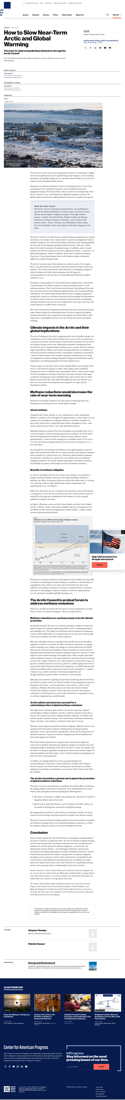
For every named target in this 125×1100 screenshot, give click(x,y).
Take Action (67, 15)
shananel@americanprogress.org (13, 77)
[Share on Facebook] (90, 48)
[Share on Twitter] (86, 48)
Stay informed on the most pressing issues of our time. (87, 1057)
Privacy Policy (99, 1089)
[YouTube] (13, 1066)
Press (55, 15)
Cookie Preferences (101, 1096)
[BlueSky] (26, 1066)
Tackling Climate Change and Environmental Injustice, (101, 41)
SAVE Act (48, 3)
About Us (80, 15)
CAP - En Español (100, 1091)
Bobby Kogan (107, 1023)
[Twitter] (5, 1066)
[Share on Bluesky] (100, 48)
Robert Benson (38, 1023)
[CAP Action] (10, 1089)
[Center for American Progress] (7, 9)
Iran (41, 3)
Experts (35, 15)
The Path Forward (31, 3)
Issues (25, 15)
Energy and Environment (41, 963)
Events (46, 15)
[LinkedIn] (21, 1066)
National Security (60, 3)
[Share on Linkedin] (95, 48)
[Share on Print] (110, 48)
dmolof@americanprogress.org (12, 90)
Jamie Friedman (99, 1023)
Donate (116, 15)
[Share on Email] (105, 48)
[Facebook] (9, 1066)
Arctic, (86, 42)
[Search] (107, 15)
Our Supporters (100, 1094)
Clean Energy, (92, 42)
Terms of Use (99, 1087)
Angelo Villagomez (19, 1023)
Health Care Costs (74, 3)
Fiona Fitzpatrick (8, 1023)
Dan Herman (46, 1023)
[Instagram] (17, 1066)
